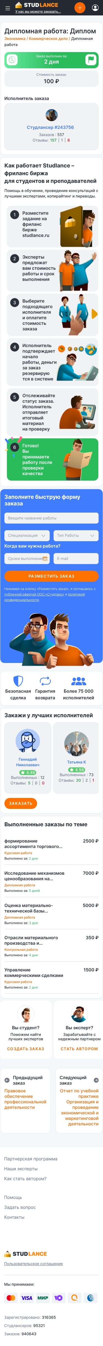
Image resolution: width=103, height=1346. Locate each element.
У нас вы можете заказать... (38, 11)
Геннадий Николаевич (27, 762)
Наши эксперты (21, 1168)
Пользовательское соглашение (33, 1263)
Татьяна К (76, 762)
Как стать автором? (25, 1178)
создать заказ (25, 1048)
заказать (20, 803)
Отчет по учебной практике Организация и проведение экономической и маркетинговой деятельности (79, 1107)
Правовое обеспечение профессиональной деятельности (25, 1099)
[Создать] (79, 7)
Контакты (14, 1217)
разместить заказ (51, 576)
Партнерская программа (30, 1158)
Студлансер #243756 (50, 127)
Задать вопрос (20, 1207)
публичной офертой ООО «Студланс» (34, 594)
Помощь (13, 1197)
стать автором (79, 1048)
